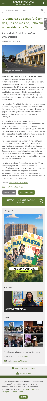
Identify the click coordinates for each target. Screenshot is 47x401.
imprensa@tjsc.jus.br (20, 361)
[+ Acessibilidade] (45, 28)
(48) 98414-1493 (21, 356)
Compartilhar (9, 192)
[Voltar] (3, 18)
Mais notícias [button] (26, 192)
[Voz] (45, 24)
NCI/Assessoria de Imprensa (18, 182)
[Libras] (45, 20)
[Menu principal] (3, 3)
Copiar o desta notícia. (12, 187)
